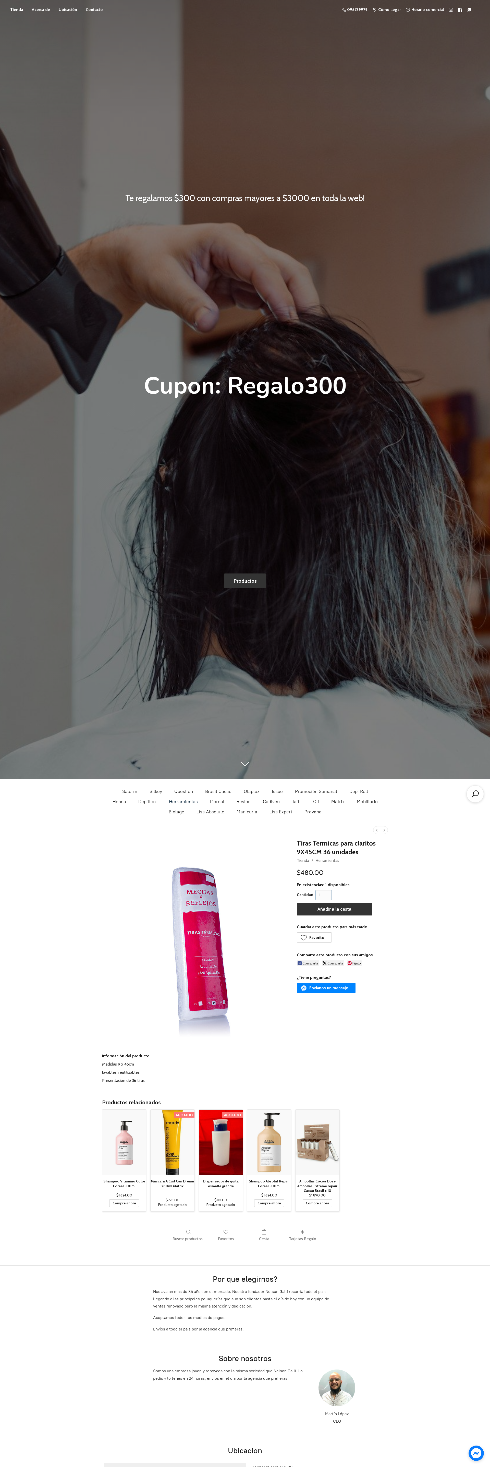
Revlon (244, 801)
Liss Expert (281, 812)
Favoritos (226, 1238)
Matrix (338, 801)
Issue (277, 791)
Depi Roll (358, 791)
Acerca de (41, 9)
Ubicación (68, 9)
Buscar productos (188, 1238)
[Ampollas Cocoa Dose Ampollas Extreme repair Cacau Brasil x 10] (317, 1142)
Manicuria (247, 812)
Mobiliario (367, 801)
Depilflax (147, 801)
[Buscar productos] (475, 794)
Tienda (16, 9)
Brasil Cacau (218, 791)
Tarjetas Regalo (302, 1238)
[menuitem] (377, 830)
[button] (314, 937)
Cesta (264, 1238)
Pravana (313, 812)
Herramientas (183, 801)
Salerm (129, 791)
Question (183, 791)
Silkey (156, 791)
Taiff (296, 801)
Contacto (94, 9)
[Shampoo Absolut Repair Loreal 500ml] (269, 1142)
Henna (119, 801)
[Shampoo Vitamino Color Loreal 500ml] (124, 1142)
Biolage (176, 812)
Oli (316, 801)
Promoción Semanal (316, 791)
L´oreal (217, 801)
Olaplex (252, 791)
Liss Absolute (210, 812)
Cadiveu (271, 801)
